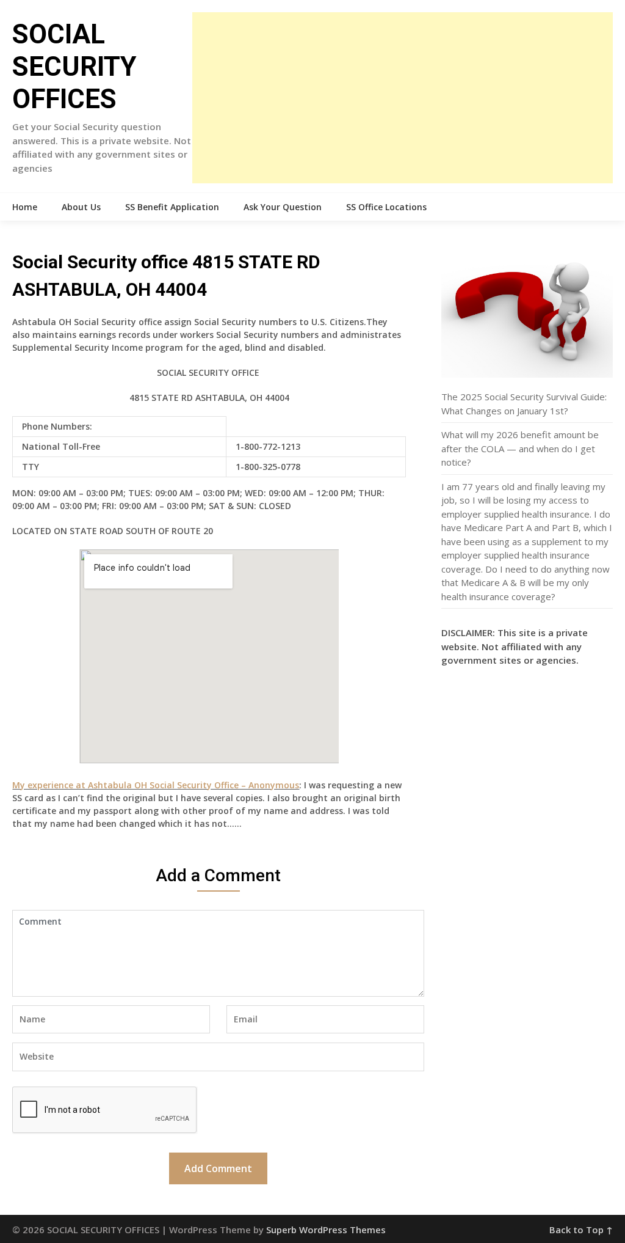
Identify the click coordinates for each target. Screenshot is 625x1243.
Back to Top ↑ (581, 1229)
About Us (81, 207)
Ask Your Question (283, 207)
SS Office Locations (386, 207)
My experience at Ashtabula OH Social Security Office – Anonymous (155, 785)
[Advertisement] (402, 97)
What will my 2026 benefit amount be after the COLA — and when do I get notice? (520, 448)
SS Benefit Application (172, 207)
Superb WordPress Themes (326, 1229)
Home (24, 207)
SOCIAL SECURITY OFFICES (74, 66)
